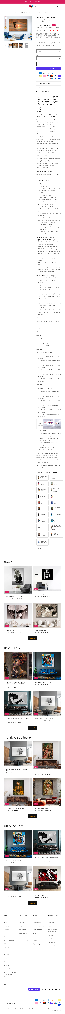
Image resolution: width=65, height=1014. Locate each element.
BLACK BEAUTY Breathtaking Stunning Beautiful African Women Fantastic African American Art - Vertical (17, 684)
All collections (7, 926)
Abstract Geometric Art (24, 940)
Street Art (35, 933)
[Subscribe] (25, 989)
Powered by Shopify (19, 1008)
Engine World (51, 938)
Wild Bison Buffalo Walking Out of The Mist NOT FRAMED (17, 770)
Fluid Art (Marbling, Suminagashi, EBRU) (53, 930)
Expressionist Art (23, 933)
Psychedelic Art (22, 922)
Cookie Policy (7, 936)
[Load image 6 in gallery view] (26, 45)
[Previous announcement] (3, 1)
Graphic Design (37, 922)
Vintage (50, 926)
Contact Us (7, 929)
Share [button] (39, 548)
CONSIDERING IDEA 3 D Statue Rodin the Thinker (17, 596)
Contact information (56, 1010)
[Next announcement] (62, 1)
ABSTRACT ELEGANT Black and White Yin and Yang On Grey (17, 719)
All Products (7, 968)
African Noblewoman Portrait (41, 808)
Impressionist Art (23, 936)
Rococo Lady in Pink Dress (41, 772)
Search (5, 919)
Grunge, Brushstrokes (38, 940)
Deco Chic (50, 935)
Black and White (52, 942)
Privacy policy (35, 1008)
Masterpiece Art (52, 946)
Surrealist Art (22, 926)
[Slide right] (30, 45)
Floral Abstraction (37, 929)
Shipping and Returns (9, 940)
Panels (37, 48)
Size (37, 55)
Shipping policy (51, 1008)
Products (15, 12)
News (5, 958)
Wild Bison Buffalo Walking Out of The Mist (45, 718)
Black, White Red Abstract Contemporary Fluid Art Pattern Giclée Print (46, 894)
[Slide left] (5, 45)
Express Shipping (46, 27)
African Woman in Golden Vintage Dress (15, 808)
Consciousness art (37, 919)
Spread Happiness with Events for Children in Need (10, 974)
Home (9, 12)
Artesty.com (12, 1008)
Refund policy (28, 1008)
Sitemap (6, 980)
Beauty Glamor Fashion (11, 630)
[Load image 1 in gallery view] (10, 45)
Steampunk (36, 936)
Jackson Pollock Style (38, 926)
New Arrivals (7, 961)
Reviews (6, 922)
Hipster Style (51, 922)
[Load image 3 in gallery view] (21, 45)
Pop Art (20, 947)
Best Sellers (7, 965)
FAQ (5, 944)
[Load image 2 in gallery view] (15, 45)
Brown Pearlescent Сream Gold (42, 630)
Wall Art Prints (7, 954)
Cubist (20, 944)
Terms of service (43, 1008)
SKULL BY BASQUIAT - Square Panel (43, 682)
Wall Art (6, 951)
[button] (3, 6)
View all (32, 638)
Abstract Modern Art (24, 919)
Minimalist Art (22, 929)
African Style (51, 919)
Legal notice (58, 1008)
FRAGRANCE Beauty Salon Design (42, 594)
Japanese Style (37, 944)
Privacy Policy (7, 933)
